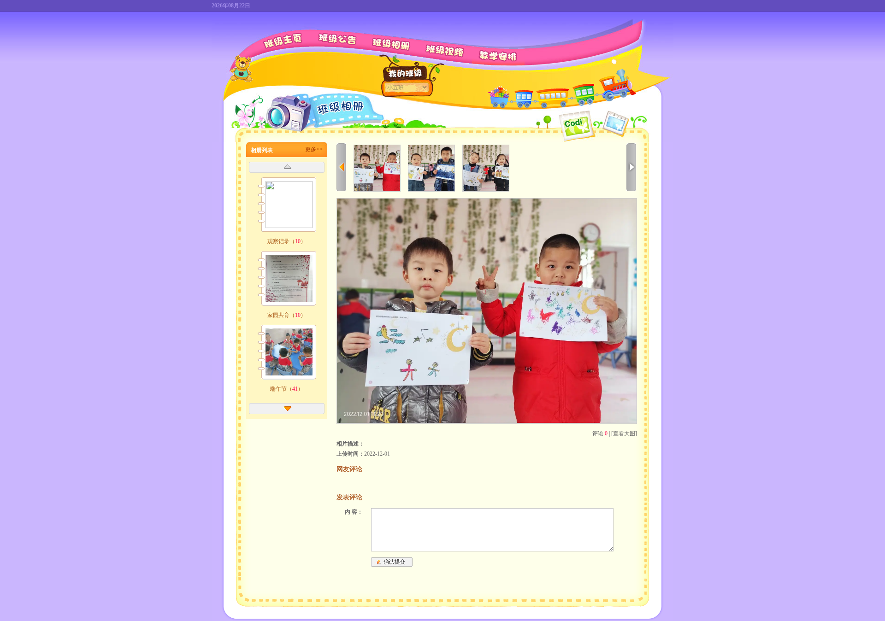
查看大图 (624, 433)
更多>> (314, 149)
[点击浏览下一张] (487, 421)
